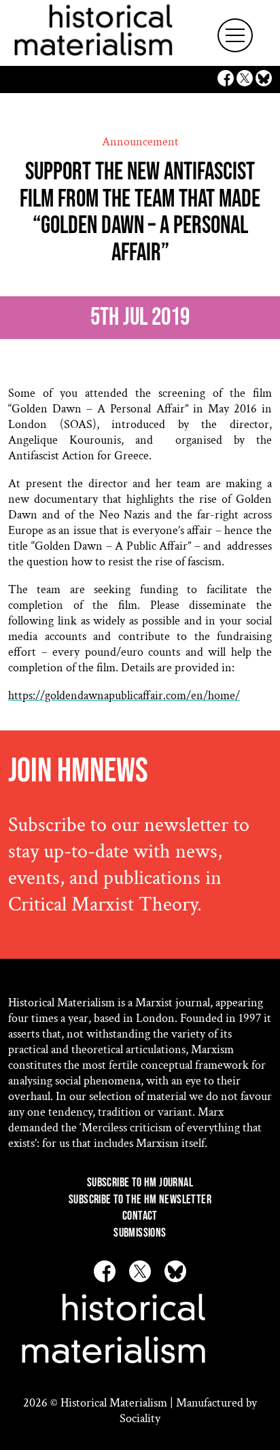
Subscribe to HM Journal (140, 1182)
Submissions (139, 1233)
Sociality (140, 1418)
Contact (140, 1216)
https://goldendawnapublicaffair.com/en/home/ (124, 695)
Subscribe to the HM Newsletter (140, 1199)
